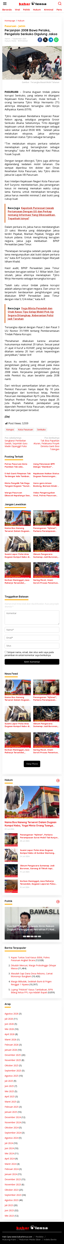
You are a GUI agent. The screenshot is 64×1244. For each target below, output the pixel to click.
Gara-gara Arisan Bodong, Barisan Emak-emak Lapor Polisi (45, 484)
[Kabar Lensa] (33, 3)
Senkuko (41, 429)
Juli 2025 (9, 1080)
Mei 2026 (9, 1029)
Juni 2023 (9, 1210)
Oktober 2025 (11, 1065)
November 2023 (13, 1184)
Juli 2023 (9, 1205)
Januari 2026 (11, 1049)
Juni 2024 (9, 1148)
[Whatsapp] (56, 39)
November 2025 (13, 1060)
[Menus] (4, 3)
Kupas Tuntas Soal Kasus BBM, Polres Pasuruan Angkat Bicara (30, 959)
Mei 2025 (9, 1091)
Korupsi (10, 429)
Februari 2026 (11, 1044)
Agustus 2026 (11, 1013)
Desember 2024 (13, 1117)
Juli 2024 (9, 1143)
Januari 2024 (11, 1174)
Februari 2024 (11, 1169)
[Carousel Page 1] (24, 936)
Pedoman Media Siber (30, 1239)
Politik (13, 41)
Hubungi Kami (9, 1239)
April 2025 (10, 1096)
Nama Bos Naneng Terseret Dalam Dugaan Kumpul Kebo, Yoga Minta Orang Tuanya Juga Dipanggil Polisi (17, 529)
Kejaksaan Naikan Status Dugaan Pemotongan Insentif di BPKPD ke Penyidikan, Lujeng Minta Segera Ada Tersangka (46, 475)
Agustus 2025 (11, 1075)
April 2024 (10, 1158)
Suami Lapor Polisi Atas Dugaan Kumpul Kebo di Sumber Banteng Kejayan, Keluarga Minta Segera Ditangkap (17, 555)
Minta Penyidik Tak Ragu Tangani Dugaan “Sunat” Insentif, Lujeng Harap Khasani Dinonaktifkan (17, 484)
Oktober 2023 (11, 1189)
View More (32, 763)
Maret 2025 (10, 1101)
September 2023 (13, 1194)
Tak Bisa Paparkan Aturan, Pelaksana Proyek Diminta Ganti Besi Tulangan (46, 443)
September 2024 (13, 1132)
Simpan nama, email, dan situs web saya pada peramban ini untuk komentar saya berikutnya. (29, 653)
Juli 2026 (9, 1018)
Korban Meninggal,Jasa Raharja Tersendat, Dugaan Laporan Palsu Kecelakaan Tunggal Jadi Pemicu (18, 581)
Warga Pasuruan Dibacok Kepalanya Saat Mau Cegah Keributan (17, 494)
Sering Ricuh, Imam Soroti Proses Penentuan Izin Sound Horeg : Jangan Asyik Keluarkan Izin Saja (46, 581)
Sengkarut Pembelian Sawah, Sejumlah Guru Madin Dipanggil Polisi (16, 442)
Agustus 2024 (11, 1137)
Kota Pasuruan (25, 429)
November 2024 (13, 1122)
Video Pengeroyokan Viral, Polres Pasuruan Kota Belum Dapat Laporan (44, 494)
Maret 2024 (10, 1163)
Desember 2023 (13, 1179)
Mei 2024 (9, 1153)
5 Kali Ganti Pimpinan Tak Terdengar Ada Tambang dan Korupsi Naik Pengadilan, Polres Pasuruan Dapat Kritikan (18, 475)
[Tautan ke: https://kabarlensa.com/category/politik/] (58, 902)
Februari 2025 (11, 1106)
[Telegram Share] (50, 39)
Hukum (8, 41)
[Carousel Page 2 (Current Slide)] (28, 936)
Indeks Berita (50, 1239)
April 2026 (10, 1034)
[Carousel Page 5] (39, 936)
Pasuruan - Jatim (15, 26)
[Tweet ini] (45, 39)
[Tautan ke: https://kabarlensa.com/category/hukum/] (58, 780)
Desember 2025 (13, 1054)
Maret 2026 (10, 1039)
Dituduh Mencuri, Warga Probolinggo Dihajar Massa (33, 967)
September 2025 (13, 1070)
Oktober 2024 (11, 1127)
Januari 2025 (11, 1111)
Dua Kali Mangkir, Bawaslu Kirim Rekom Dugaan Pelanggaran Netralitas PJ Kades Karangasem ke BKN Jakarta (32, 928)
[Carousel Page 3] (32, 936)
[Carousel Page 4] (35, 936)
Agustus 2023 (11, 1200)
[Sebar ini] (40, 39)
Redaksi (39, 1236)
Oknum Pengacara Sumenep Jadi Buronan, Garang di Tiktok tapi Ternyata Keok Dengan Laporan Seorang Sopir (45, 555)
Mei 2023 (9, 1215)
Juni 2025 (9, 1086)
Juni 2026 (9, 1023)
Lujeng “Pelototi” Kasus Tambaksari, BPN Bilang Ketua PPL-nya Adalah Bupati (32, 991)
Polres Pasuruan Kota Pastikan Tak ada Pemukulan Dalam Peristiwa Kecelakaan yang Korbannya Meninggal (16, 465)
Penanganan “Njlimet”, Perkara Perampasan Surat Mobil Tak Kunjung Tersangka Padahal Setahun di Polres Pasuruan (45, 529)
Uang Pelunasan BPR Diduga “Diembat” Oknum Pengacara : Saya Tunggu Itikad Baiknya (46, 465)
